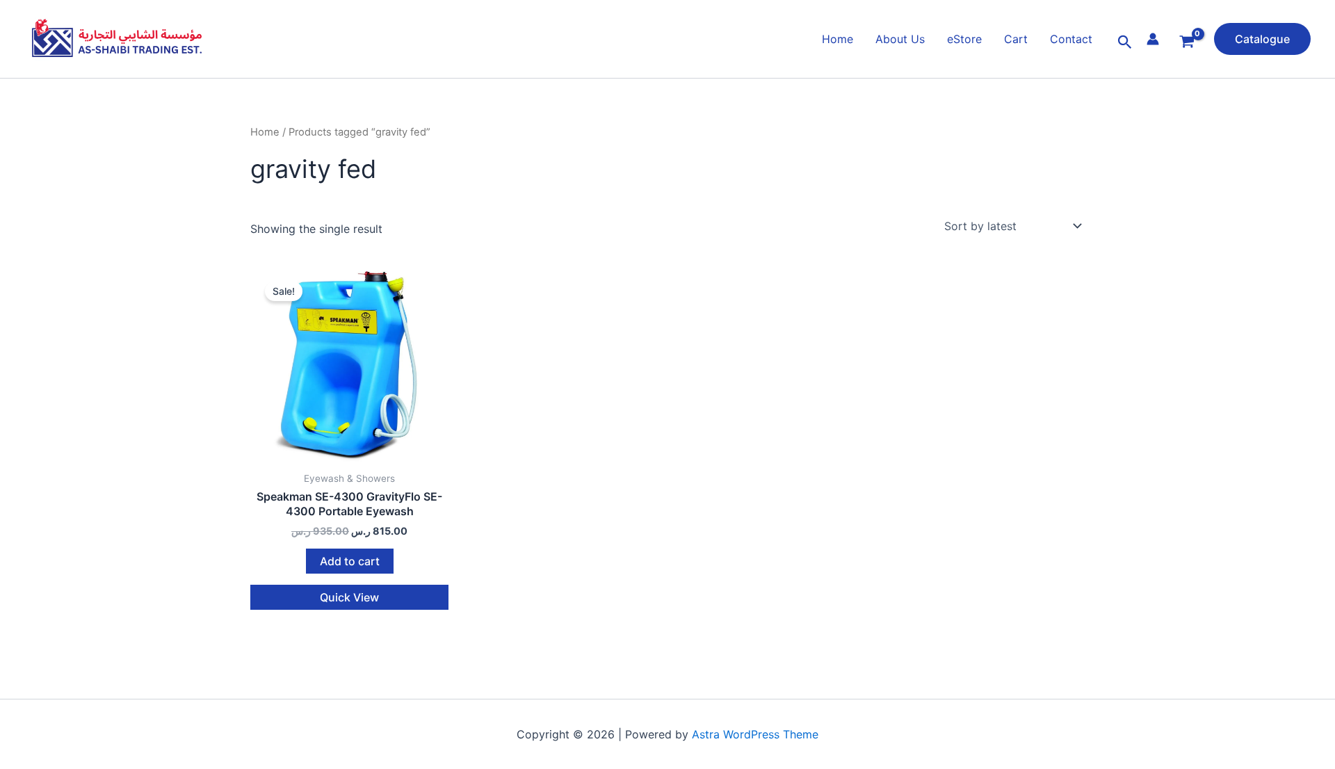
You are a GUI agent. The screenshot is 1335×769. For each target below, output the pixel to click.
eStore (964, 39)
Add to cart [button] (350, 561)
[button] (1125, 42)
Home (837, 39)
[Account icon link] (1153, 39)
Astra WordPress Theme (755, 734)
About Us (900, 39)
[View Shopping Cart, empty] (1186, 42)
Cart (1016, 39)
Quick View (349, 597)
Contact (1071, 39)
